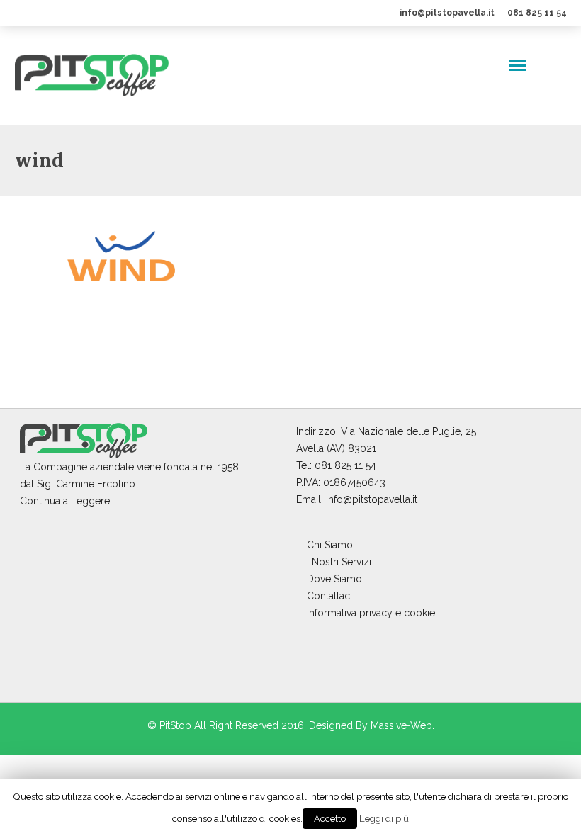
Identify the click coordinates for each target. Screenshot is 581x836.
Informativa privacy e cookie (371, 612)
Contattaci (329, 595)
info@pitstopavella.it (447, 13)
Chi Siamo (330, 544)
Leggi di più (384, 818)
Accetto (330, 818)
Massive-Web (401, 725)
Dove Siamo (334, 578)
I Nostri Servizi (339, 561)
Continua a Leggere (65, 501)
